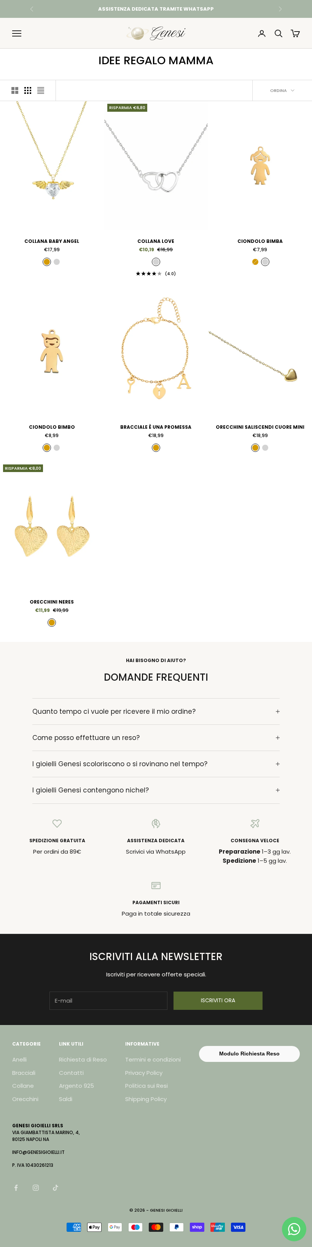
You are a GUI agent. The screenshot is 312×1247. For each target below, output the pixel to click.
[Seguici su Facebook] (16, 1188)
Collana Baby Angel (51, 241)
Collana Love (155, 241)
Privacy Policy (143, 1073)
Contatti (71, 1073)
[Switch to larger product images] (14, 90)
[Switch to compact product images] (40, 90)
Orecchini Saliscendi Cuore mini (260, 427)
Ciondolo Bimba (260, 241)
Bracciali (23, 1073)
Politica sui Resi (146, 1086)
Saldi (65, 1099)
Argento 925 (76, 1086)
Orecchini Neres (52, 602)
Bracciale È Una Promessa (155, 427)
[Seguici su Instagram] (36, 1188)
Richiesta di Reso (83, 1059)
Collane (23, 1086)
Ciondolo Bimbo (52, 427)
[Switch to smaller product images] (27, 90)
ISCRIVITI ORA (218, 1000)
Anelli (19, 1059)
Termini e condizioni (153, 1059)
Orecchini (25, 1099)
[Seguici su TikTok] (55, 1188)
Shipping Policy (146, 1099)
